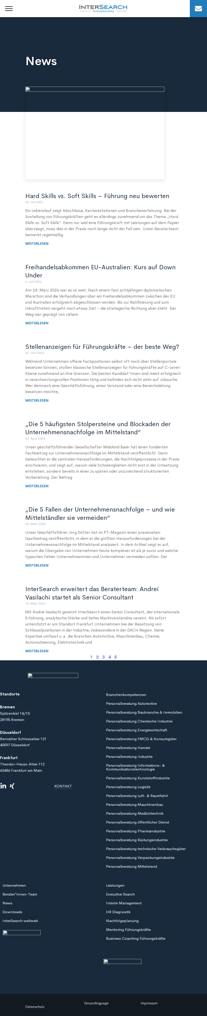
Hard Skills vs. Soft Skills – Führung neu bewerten (97, 196)
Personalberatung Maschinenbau (134, 804)
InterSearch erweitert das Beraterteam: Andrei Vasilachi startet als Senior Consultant (92, 593)
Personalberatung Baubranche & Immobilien (144, 712)
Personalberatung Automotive (131, 703)
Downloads (12, 911)
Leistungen (115, 885)
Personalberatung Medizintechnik (135, 813)
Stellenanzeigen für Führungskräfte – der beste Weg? (102, 347)
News (7, 903)
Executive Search (120, 894)
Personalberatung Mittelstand (131, 866)
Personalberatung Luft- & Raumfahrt (137, 795)
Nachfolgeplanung (122, 920)
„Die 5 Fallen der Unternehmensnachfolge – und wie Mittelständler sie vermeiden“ (100, 513)
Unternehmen (14, 885)
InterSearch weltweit (20, 920)
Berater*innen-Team (20, 894)
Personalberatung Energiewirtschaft (136, 730)
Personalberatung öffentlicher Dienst (137, 822)
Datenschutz (34, 1006)
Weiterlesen (36, 243)
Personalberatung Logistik (128, 786)
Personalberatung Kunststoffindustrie (138, 778)
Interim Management (124, 903)
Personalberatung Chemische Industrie (139, 721)
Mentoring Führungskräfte (128, 929)
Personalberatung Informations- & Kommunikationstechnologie (135, 767)
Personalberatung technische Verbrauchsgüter (146, 848)
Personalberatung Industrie (129, 756)
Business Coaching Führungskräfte (135, 938)
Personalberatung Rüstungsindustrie (137, 839)
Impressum (149, 1003)
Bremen (7, 707)
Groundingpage (96, 1003)
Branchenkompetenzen (126, 694)
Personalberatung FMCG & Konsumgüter (141, 738)
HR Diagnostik (118, 911)
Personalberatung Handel (128, 747)
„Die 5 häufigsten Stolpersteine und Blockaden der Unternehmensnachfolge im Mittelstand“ (98, 428)
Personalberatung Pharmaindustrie (135, 831)
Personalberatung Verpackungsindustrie (140, 857)
